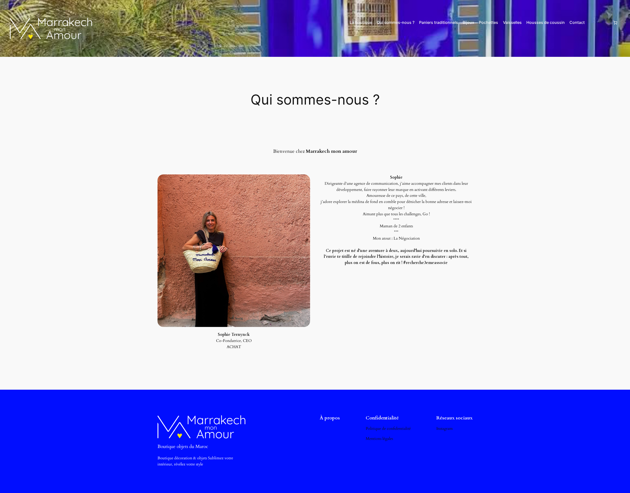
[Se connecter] (598, 23)
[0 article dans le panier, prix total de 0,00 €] (615, 23)
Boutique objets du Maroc (183, 446)
